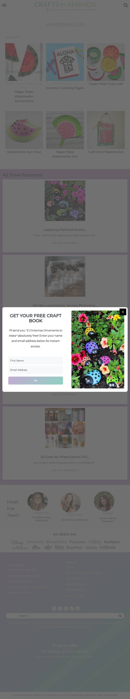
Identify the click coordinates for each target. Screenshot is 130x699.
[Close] (123, 312)
